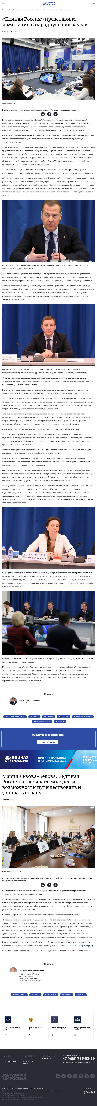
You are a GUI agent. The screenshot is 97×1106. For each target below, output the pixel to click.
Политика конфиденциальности (13, 1095)
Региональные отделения (48, 1057)
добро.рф (89, 945)
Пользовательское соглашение (13, 1093)
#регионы (60, 721)
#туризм (81, 995)
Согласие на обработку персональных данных (18, 1099)
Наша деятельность (15, 10)
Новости (27, 10)
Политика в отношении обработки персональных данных (22, 1097)
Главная (4, 10)
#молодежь (66, 995)
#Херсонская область (42, 721)
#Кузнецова (63, 717)
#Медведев (48, 717)
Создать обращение (48, 742)
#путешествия (50, 995)
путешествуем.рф (75, 945)
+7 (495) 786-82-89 (79, 1059)
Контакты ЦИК (10, 1062)
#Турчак (34, 717)
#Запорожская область (82, 717)
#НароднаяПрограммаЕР (15, 717)
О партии (8, 1056)
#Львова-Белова (19, 995)
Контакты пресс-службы (30, 1063)
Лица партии (28, 1056)
